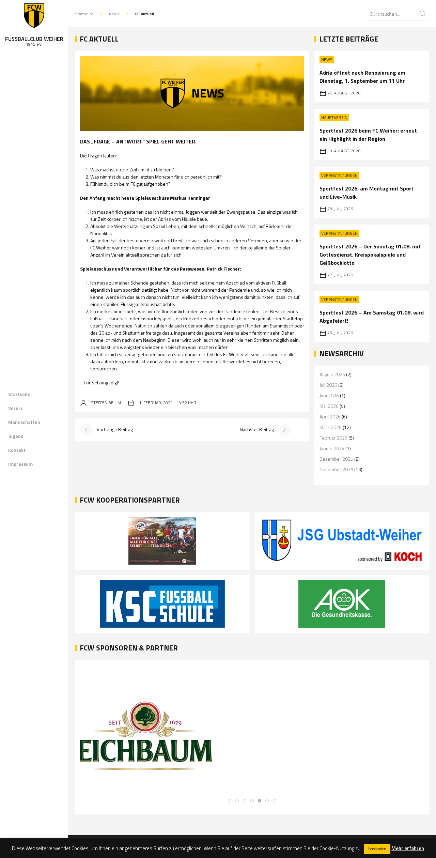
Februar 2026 (333, 437)
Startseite (19, 394)
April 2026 (330, 416)
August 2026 (332, 374)
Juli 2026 (328, 384)
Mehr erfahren (407, 848)
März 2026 (331, 427)
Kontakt (17, 450)
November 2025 (336, 469)
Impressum (20, 464)
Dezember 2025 (336, 458)
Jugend (16, 436)
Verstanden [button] (377, 849)
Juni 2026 (329, 395)
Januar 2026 (332, 448)
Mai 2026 (329, 406)
